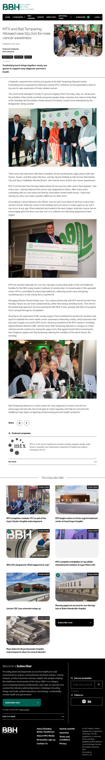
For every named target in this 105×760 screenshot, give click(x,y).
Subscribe (80, 17)
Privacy (63, 743)
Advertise (64, 733)
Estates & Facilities (7, 57)
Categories (18, 17)
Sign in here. (24, 710)
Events (40, 17)
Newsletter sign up (46, 740)
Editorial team (63, 17)
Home (7, 17)
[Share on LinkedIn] (19, 423)
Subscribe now (65, 622)
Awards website (67, 729)
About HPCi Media (46, 736)
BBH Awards (31, 17)
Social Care (28, 57)
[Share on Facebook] (26, 423)
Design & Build (44, 487)
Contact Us (42, 743)
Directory (51, 17)
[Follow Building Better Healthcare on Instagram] (84, 702)
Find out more (9, 716)
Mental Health (18, 57)
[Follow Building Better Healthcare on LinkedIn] (89, 702)
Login (97, 17)
